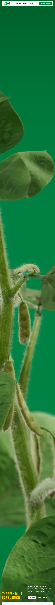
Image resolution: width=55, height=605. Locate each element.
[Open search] (36, 3)
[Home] (7, 3)
